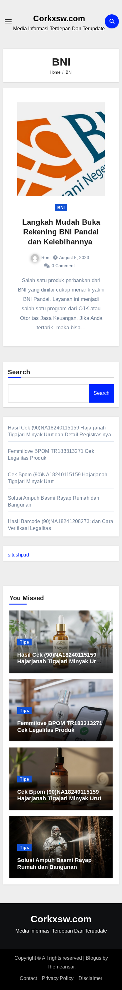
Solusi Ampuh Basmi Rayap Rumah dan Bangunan (54, 863)
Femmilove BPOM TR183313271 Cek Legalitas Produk (59, 726)
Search (19, 372)
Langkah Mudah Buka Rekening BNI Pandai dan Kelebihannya (61, 232)
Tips (24, 642)
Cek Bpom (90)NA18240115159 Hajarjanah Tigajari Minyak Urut (59, 795)
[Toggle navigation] (8, 21)
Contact (28, 978)
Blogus (93, 958)
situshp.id (18, 554)
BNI (61, 207)
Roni (45, 257)
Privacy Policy (58, 978)
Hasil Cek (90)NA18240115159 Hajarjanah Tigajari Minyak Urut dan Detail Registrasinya (59, 661)
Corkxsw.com (59, 18)
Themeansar (60, 966)
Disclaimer (90, 978)
